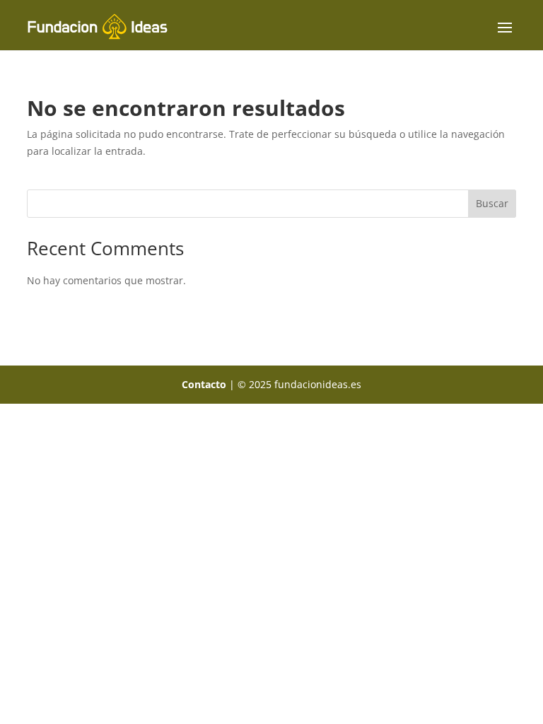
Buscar (492, 203)
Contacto (204, 384)
